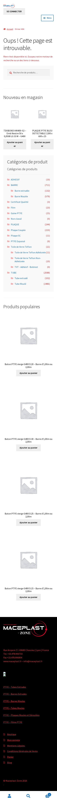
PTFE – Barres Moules (14, 701)
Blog (9, 762)
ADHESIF (15, 179)
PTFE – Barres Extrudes (15, 694)
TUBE (14, 272)
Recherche (28, 796)
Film (13, 207)
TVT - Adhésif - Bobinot (26, 266)
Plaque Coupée (18, 230)
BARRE (14, 185)
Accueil (10, 29)
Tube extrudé (21, 278)
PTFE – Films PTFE (12, 722)
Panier (10, 756)
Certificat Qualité (19, 201)
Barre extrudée (22, 190)
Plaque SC (16, 235)
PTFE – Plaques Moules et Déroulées (21, 715)
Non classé (16, 218)
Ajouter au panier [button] (15, 144)
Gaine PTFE (16, 213)
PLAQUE (15, 224)
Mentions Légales (16, 745)
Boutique (11, 734)
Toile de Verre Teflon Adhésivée (30, 252)
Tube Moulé (20, 283)
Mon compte (13, 740)
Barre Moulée (21, 196)
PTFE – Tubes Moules (13, 708)
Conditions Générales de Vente (22, 751)
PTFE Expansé (18, 241)
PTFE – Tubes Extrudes (14, 687)
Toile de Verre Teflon (21, 246)
